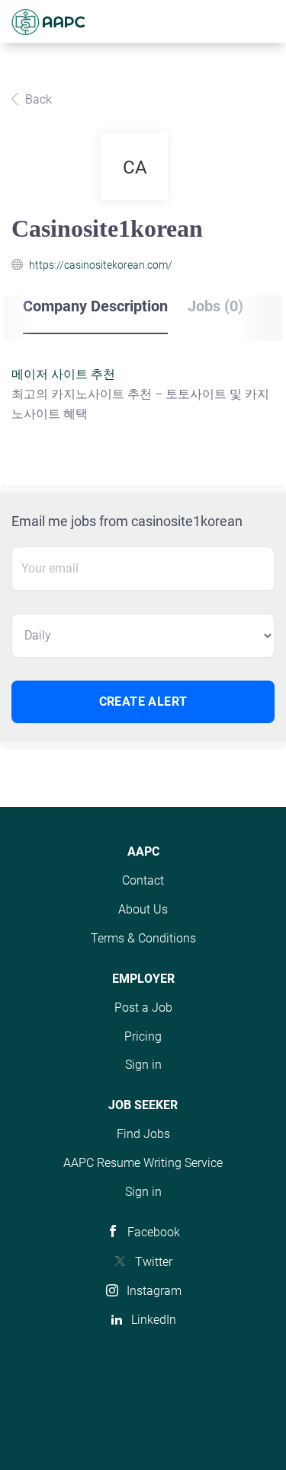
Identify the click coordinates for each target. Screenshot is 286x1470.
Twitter (153, 1262)
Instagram (154, 1290)
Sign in (143, 1064)
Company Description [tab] (95, 306)
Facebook (153, 1232)
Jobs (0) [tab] (215, 306)
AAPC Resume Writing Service (143, 1163)
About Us (143, 909)
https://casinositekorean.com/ (100, 265)
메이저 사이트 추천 (63, 374)
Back (37, 99)
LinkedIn (153, 1319)
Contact (143, 880)
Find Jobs (143, 1134)
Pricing (143, 1036)
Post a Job (143, 1007)
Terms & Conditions (143, 938)
